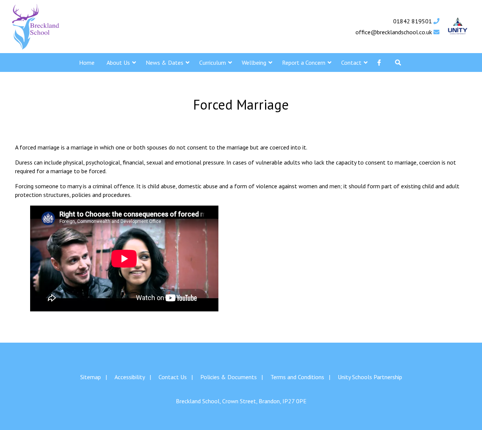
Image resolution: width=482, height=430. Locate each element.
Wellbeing (254, 62)
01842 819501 (413, 21)
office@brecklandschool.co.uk (394, 32)
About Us (118, 62)
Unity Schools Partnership (370, 377)
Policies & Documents (228, 377)
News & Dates (164, 62)
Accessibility (129, 377)
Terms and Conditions (297, 377)
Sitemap (90, 377)
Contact (351, 62)
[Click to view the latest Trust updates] (457, 26)
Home (87, 62)
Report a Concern (303, 62)
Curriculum (212, 62)
